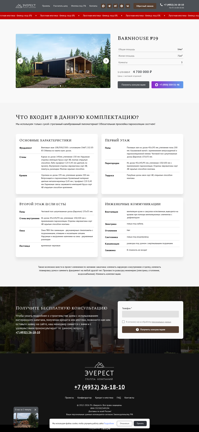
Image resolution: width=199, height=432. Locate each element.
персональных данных (161, 322)
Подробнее (109, 423)
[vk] (127, 6)
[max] (103, 6)
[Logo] (26, 6)
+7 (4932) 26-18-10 (99, 387)
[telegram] (109, 6)
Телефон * (127, 308)
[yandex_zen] (121, 6)
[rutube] (115, 6)
